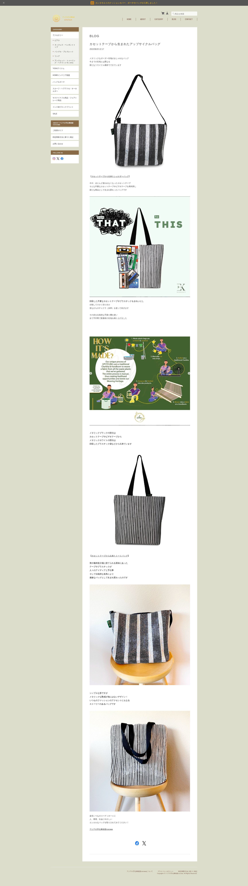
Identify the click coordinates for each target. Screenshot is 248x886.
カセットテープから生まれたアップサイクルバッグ (125, 44)
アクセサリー (58, 35)
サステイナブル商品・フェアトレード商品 (65, 99)
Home (129, 19)
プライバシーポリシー (165, 871)
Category (159, 19)
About (143, 19)
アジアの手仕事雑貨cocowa (101, 829)
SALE (55, 114)
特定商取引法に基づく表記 (63, 137)
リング (57, 56)
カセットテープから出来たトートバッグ (110, 556)
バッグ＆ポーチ (59, 82)
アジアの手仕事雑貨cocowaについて (140, 871)
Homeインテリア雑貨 (61, 75)
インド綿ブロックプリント (63, 107)
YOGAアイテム (58, 68)
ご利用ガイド (58, 130)
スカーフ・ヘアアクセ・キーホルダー (65, 90)
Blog (174, 19)
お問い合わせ (58, 144)
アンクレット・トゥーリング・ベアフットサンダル (65, 62)
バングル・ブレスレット (64, 51)
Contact (189, 19)
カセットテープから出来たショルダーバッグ (110, 176)
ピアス (57, 40)
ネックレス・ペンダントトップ (65, 46)
